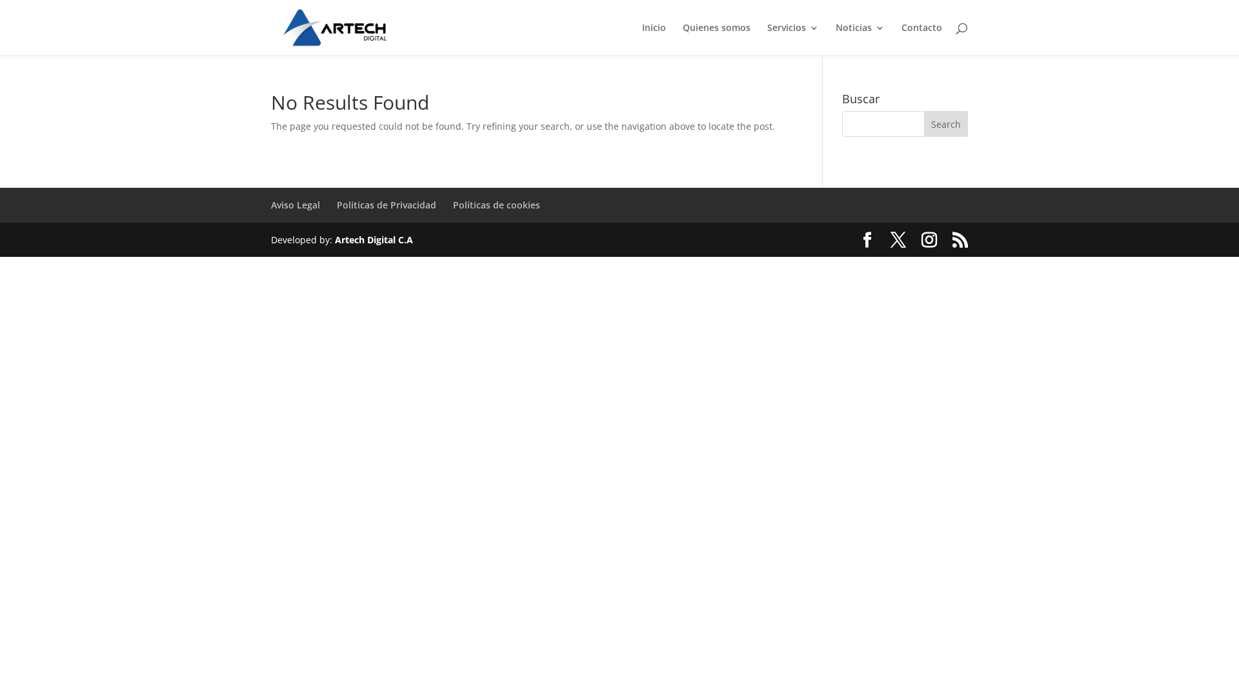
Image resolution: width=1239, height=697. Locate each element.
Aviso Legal (295, 205)
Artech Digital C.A (374, 240)
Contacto (922, 28)
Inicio (654, 28)
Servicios (786, 28)
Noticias (854, 28)
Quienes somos (716, 28)
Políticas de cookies (496, 205)
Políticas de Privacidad (386, 205)
